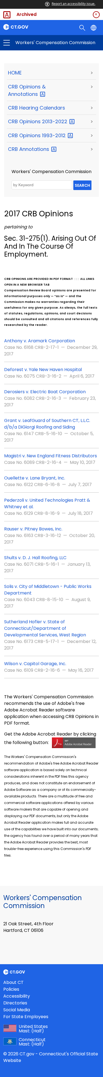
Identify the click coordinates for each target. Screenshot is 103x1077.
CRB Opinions (38, 121)
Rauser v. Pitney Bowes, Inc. (33, 529)
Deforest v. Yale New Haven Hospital (43, 369)
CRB (29, 149)
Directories (15, 1003)
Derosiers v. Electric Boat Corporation (45, 392)
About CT (13, 982)
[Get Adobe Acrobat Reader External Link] (74, 742)
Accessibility (16, 996)
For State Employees (25, 1016)
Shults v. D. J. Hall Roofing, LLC (35, 558)
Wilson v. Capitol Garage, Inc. (35, 663)
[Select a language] (94, 27)
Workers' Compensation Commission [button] (29, 42)
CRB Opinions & (27, 90)
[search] (82, 27)
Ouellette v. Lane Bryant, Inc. (34, 478)
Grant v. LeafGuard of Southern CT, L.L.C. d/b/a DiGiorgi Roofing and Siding (47, 423)
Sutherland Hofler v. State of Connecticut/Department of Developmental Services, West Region (45, 628)
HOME (15, 72)
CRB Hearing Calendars (36, 107)
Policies (11, 989)
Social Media (16, 1010)
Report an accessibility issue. (73, 3)
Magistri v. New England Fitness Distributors (50, 456)
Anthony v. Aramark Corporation (39, 341)
